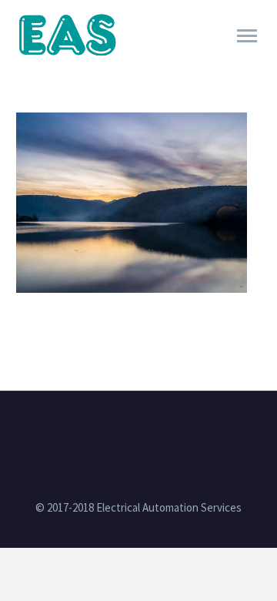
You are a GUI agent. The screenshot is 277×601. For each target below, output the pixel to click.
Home (158, 57)
